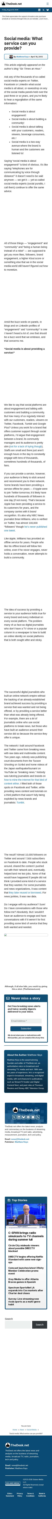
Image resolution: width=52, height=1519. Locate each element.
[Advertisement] (27, 217)
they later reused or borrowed (25, 892)
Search (9, 1319)
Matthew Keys (23, 57)
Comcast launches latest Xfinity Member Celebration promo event (26, 1271)
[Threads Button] (28, 1117)
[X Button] (14, 1117)
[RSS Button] (38, 1117)
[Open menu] (47, 3)
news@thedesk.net (20, 1139)
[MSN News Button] (33, 1117)
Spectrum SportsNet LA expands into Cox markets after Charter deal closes (25, 1290)
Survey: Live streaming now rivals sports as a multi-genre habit (24, 1301)
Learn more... (44, 19)
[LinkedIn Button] (19, 1117)
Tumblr (20, 802)
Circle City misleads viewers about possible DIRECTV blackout (23, 1248)
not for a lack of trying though (26, 446)
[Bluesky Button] (24, 1117)
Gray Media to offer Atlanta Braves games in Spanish (23, 1280)
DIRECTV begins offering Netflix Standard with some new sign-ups (25, 1259)
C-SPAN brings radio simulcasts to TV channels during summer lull (26, 1236)
